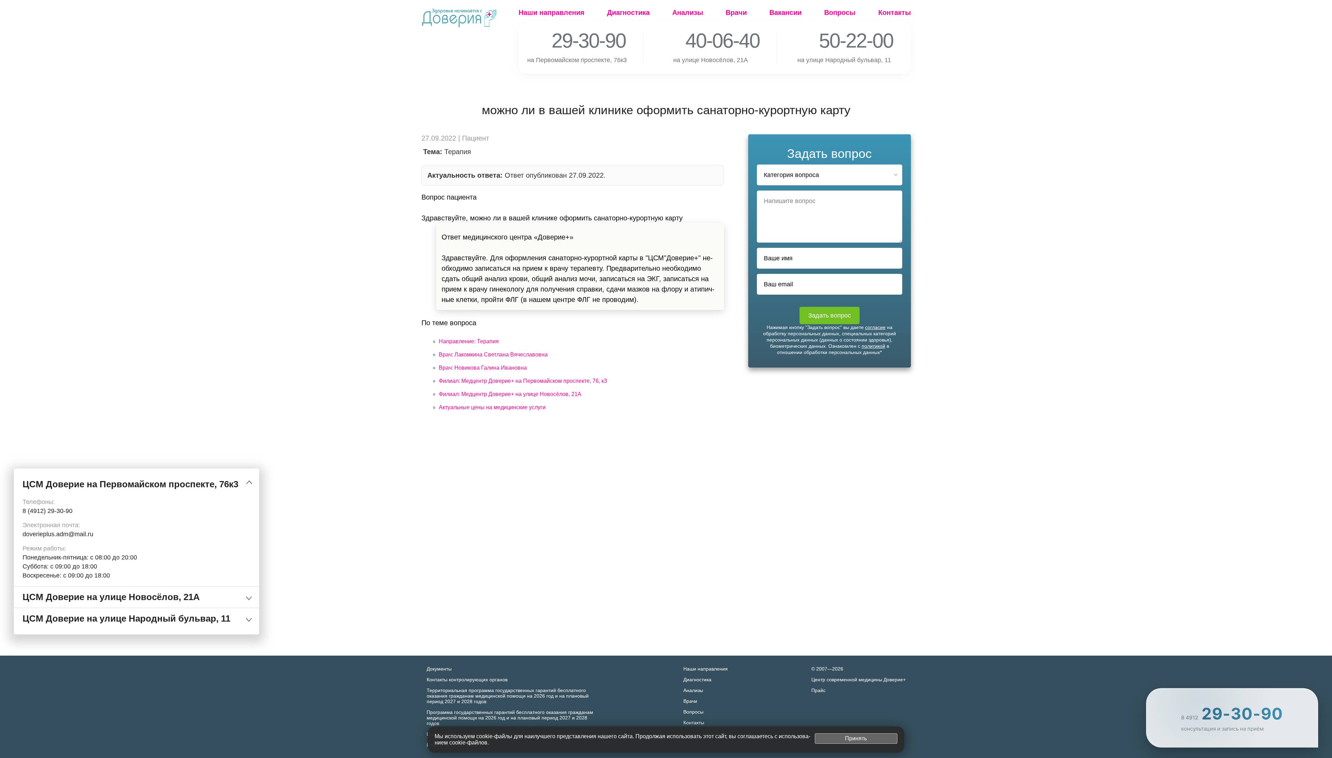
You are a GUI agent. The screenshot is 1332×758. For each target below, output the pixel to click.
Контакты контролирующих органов (467, 679)
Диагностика (628, 12)
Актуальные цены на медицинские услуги (492, 407)
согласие (875, 327)
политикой (873, 346)
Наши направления (551, 12)
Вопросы (839, 12)
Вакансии (785, 12)
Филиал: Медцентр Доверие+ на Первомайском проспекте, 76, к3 (523, 381)
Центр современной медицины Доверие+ (858, 679)
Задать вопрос (829, 315)
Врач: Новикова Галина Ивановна (483, 368)
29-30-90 (579, 41)
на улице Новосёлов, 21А (714, 60)
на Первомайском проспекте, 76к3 (581, 60)
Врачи (736, 12)
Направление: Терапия (469, 341)
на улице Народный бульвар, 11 (848, 60)
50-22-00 (846, 41)
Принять (856, 738)
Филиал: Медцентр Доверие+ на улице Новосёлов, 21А (510, 394)
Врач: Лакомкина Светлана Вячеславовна (493, 354)
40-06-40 (713, 41)
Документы (439, 669)
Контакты (894, 12)
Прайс (818, 690)
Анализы (687, 12)
